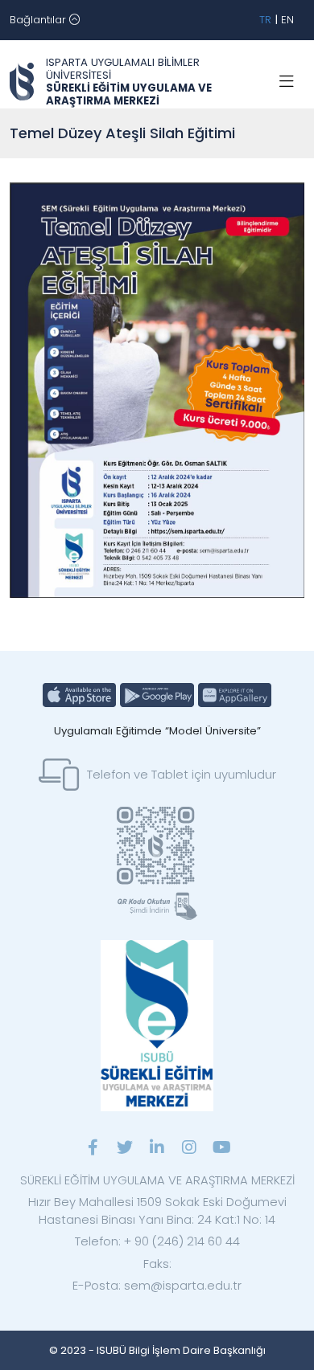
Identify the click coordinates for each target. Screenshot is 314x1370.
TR (265, 19)
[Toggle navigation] (286, 82)
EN (287, 19)
